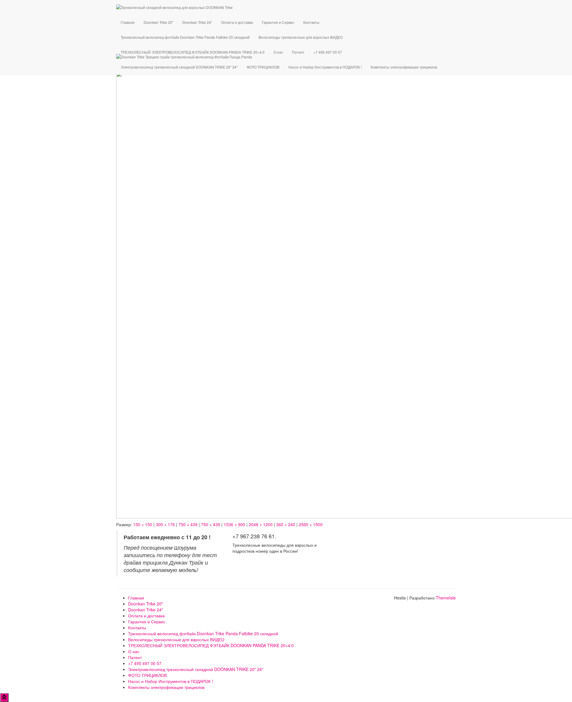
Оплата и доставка (237, 22)
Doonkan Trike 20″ (158, 22)
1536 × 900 (234, 524)
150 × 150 (142, 524)
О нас (278, 52)
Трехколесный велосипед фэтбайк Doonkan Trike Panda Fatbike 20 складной (185, 37)
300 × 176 (165, 524)
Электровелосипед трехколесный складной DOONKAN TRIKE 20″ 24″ (179, 66)
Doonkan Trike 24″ (197, 22)
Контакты (311, 22)
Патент (298, 52)
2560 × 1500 (311, 524)
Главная (128, 22)
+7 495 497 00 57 (327, 52)
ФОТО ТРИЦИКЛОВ (263, 66)
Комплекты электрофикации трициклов (404, 66)
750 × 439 (188, 524)
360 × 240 (285, 524)
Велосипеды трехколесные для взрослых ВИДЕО (301, 37)
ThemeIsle (446, 598)
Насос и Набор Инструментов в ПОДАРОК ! (325, 66)
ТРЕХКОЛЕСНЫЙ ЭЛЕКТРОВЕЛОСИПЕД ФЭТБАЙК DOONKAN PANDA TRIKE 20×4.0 (193, 52)
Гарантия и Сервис (278, 22)
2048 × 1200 (261, 524)
